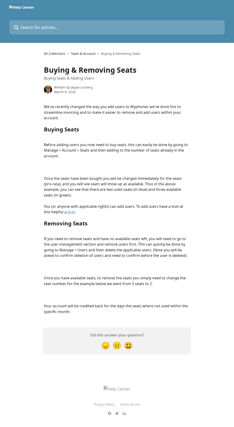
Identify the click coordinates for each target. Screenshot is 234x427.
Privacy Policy (104, 404)
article (69, 211)
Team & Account (83, 53)
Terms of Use (130, 404)
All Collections (54, 53)
